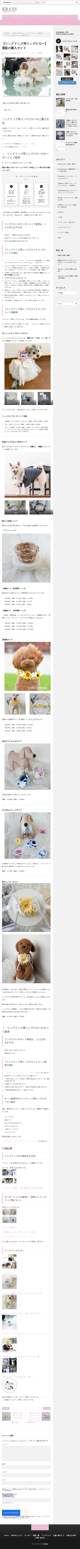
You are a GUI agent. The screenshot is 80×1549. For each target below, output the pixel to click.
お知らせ (60, 212)
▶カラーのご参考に (9, 1227)
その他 (60, 217)
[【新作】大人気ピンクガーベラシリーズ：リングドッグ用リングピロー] (46, 1416)
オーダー (28, 17)
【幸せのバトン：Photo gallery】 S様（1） (18, 1377)
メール (4, 1472)
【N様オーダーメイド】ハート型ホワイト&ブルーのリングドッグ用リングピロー (71, 124)
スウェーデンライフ (64, 227)
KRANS (45, 1544)
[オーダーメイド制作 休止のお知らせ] (60, 146)
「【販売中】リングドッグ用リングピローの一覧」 (20, 1072)
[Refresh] (16, 1494)
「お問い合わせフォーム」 (12, 260)
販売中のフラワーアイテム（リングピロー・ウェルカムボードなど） (67, 262)
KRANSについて (17, 17)
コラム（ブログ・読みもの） (67, 222)
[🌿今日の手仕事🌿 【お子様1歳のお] (59, 72)
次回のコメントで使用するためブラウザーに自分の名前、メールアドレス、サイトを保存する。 (26, 1489)
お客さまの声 (8, 22)
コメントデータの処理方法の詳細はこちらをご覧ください (26, 1517)
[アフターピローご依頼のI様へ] (60, 102)
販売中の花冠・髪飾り (64, 255)
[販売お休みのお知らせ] (60, 113)
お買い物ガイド (62, 17)
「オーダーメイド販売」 (28, 144)
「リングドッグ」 (8, 1273)
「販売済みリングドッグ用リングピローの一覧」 (19, 1232)
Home (6, 17)
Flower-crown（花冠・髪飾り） (67, 164)
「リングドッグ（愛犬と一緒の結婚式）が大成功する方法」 (23, 1188)
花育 (59, 237)
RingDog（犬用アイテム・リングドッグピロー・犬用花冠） (27, 52)
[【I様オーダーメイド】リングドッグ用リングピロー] (60, 135)
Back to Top (40, 1528)
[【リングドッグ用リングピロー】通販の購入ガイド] (26, 207)
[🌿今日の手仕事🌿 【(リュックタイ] (74, 57)
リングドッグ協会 (63, 232)
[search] (76, 2)
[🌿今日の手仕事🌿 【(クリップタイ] (67, 49)
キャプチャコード (7, 1503)
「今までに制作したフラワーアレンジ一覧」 (17, 1237)
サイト (4, 1480)
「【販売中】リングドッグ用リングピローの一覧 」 (20, 1141)
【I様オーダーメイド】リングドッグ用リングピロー (71, 133)
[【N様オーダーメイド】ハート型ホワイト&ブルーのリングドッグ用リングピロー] (60, 123)
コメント (5, 1444)
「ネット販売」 (23, 147)
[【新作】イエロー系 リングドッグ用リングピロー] (6, 1416)
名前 (4, 1464)
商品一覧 (38, 17)
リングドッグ (49, 17)
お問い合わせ (20, 22)
